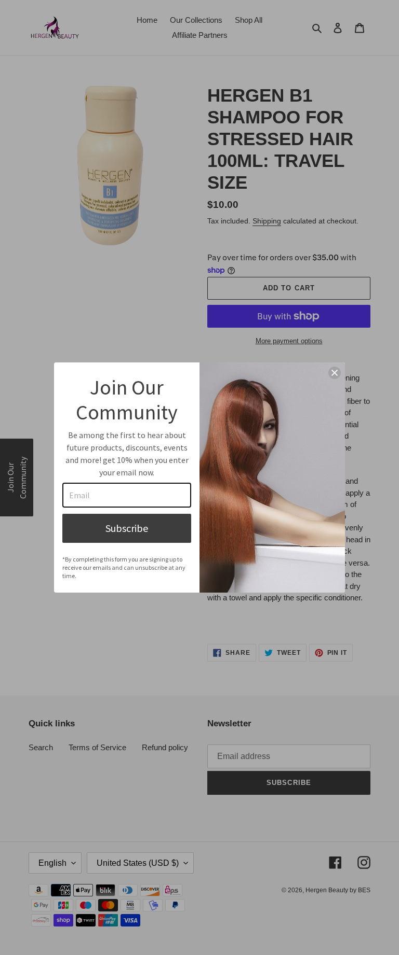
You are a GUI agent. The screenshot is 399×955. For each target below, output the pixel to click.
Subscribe (126, 528)
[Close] (334, 373)
